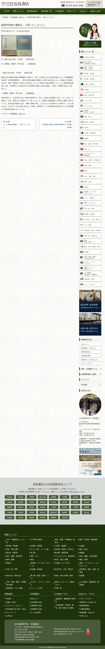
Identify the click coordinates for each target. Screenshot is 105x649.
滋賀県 (86, 507)
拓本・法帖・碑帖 (61, 559)
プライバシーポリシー (14, 605)
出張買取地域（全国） (89, 374)
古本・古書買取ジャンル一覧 (16, 540)
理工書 (33, 552)
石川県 (53, 502)
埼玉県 (20, 497)
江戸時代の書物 (36, 539)
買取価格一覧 (46, 11)
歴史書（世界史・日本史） (65, 549)
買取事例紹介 (32, 11)
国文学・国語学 (12, 552)
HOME (7, 11)
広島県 (9, 517)
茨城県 (64, 497)
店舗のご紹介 (95, 11)
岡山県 (86, 512)
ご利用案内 (59, 11)
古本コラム (85, 344)
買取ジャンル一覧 (87, 51)
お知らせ (83, 11)
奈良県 (42, 512)
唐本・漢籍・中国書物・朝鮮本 (65, 540)
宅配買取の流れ (36, 605)
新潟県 (20, 502)
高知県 (64, 517)
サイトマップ (11, 612)
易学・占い (35, 556)
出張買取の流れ (36, 602)
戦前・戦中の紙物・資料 (64, 575)
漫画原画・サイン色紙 (14, 588)
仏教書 (81, 546)
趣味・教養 (10, 559)
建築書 (81, 552)
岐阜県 (64, 507)
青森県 (9, 507)
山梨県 (9, 502)
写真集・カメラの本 (62, 563)
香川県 (42, 517)
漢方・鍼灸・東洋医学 (14, 556)
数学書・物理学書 (61, 552)
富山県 (86, 502)
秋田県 (42, 507)
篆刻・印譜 (83, 559)
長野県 (31, 502)
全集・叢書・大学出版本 (88, 556)
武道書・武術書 (36, 569)
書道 (32, 559)
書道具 (8, 563)
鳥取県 (64, 512)
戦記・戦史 (83, 549)
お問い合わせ (74, 491)
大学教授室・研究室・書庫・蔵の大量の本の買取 (64, 606)
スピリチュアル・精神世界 (65, 556)
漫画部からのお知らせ (89, 359)
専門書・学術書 (12, 546)
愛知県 (42, 502)
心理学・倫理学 (60, 546)
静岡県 (53, 497)
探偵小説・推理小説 (13, 575)
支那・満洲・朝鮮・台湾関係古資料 (16, 583)
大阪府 (20, 512)
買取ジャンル (18, 11)
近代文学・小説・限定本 (64, 569)
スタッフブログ (86, 363)
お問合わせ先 (86, 390)
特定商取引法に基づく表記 (16, 609)
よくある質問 (36, 612)
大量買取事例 (86, 356)
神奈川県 (42, 497)
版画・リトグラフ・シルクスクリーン (89, 564)
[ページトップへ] (101, 644)
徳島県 (31, 517)
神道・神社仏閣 (12, 549)
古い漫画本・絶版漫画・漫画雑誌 (89, 583)
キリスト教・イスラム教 (40, 549)
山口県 (20, 517)
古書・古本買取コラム (89, 369)
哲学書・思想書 (36, 546)
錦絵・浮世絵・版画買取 (88, 539)
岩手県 (20, 507)
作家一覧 (58, 588)
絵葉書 (81, 575)
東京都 (9, 497)
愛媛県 (53, 517)
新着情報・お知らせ (18, 17)
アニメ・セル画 (36, 588)
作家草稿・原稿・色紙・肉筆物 (89, 570)
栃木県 (75, 497)
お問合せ (9, 616)
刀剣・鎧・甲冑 (12, 569)
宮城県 (31, 507)
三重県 (75, 507)
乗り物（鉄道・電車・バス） (40, 576)
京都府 (9, 512)
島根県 (75, 512)
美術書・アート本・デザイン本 (40, 564)
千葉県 (31, 497)
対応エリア (71, 11)
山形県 (53, 507)
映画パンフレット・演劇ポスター (65, 583)
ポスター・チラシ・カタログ (40, 583)
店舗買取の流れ (36, 609)
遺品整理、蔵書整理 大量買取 (65, 600)
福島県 (75, 502)
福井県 (64, 502)
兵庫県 (31, 512)
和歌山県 (53, 512)
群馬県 (86, 497)
